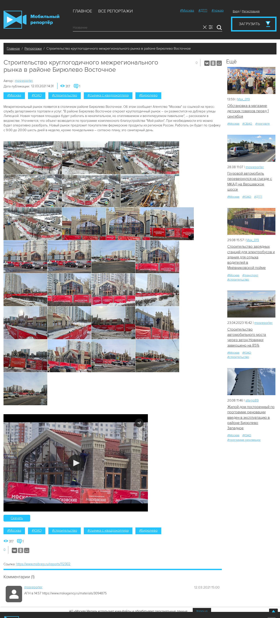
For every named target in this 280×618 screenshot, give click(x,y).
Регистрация (251, 11)
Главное (82, 11)
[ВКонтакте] (207, 63)
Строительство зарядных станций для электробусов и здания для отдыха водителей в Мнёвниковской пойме (251, 257)
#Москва (187, 10)
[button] (76, 463)
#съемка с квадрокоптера (108, 95)
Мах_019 (243, 99)
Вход (236, 11)
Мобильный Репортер (31, 20)
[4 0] (251, 80)
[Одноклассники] (213, 63)
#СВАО (247, 124)
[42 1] (251, 221)
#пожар (218, 10)
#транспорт (250, 275)
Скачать (17, 518)
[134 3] (251, 148)
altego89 (252, 400)
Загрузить (249, 23)
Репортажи (33, 48)
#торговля (262, 124)
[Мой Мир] (219, 63)
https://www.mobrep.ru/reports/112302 (43, 564)
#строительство (64, 95)
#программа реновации (244, 440)
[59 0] (251, 381)
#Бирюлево (148, 95)
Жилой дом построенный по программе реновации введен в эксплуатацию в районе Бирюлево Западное (251, 417)
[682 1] (251, 304)
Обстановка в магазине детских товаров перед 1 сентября (248, 111)
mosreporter (24, 81)
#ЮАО (37, 95)
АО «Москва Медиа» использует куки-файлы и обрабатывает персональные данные (128, 611)
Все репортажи (115, 11)
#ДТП (202, 10)
